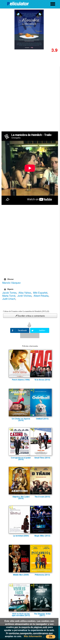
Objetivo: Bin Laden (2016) (21, 496)
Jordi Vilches (24, 295)
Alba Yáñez (24, 292)
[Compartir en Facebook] (20, 330)
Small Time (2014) (42, 457)
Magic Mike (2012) (42, 535)
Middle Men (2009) (21, 574)
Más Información (33, 636)
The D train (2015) (42, 496)
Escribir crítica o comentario (31, 316)
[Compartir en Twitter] (39, 330)
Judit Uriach (8, 298)
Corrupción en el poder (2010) (21, 457)
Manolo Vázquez (11, 282)
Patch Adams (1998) (21, 379)
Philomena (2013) (42, 574)
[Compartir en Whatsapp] (29, 335)
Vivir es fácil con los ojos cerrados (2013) (21, 613)
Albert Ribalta (41, 295)
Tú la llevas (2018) (42, 379)
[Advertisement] (30, 98)
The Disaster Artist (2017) (42, 613)
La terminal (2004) (21, 535)
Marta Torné (8, 295)
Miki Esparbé (40, 292)
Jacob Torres (9, 292)
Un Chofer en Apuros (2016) (21, 418)
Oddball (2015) (42, 418)
